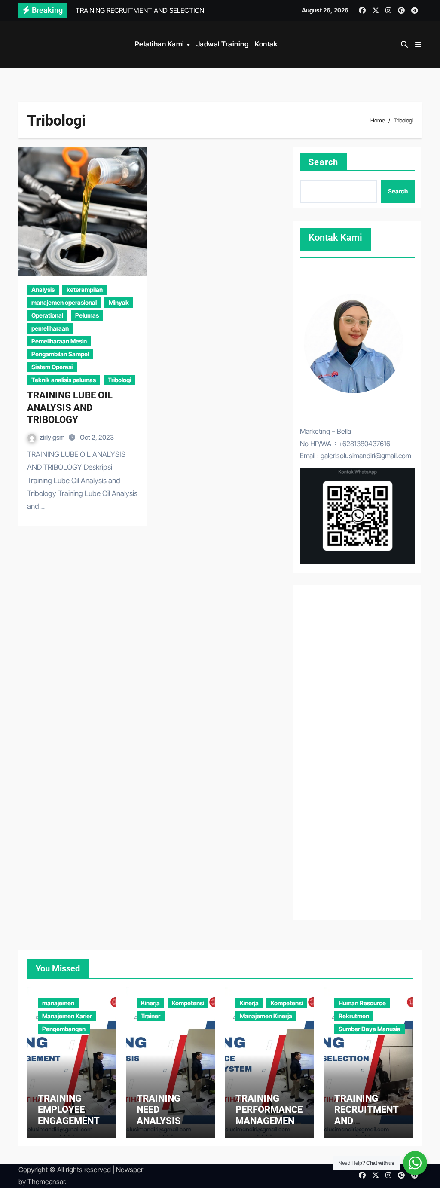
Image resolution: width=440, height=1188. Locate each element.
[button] (418, 44)
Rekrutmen (354, 1016)
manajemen (58, 1003)
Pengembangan (64, 1028)
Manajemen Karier (67, 1016)
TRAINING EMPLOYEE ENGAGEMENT (69, 1110)
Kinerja (150, 1003)
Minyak (119, 302)
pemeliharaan (50, 328)
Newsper (129, 1169)
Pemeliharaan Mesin (59, 341)
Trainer (150, 1016)
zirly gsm (53, 437)
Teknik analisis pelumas (63, 379)
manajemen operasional (64, 302)
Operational (47, 315)
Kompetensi (188, 1003)
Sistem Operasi (52, 366)
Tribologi (119, 379)
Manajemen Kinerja (266, 1016)
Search (323, 162)
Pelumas (87, 315)
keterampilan (85, 289)
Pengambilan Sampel (60, 354)
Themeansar (46, 1181)
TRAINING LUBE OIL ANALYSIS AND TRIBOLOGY (70, 407)
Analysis (43, 289)
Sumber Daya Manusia (369, 1028)
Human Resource (362, 1003)
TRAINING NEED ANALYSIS (159, 1110)
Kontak (266, 44)
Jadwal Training (222, 44)
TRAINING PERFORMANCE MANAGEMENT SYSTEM (268, 1115)
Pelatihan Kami (160, 44)
